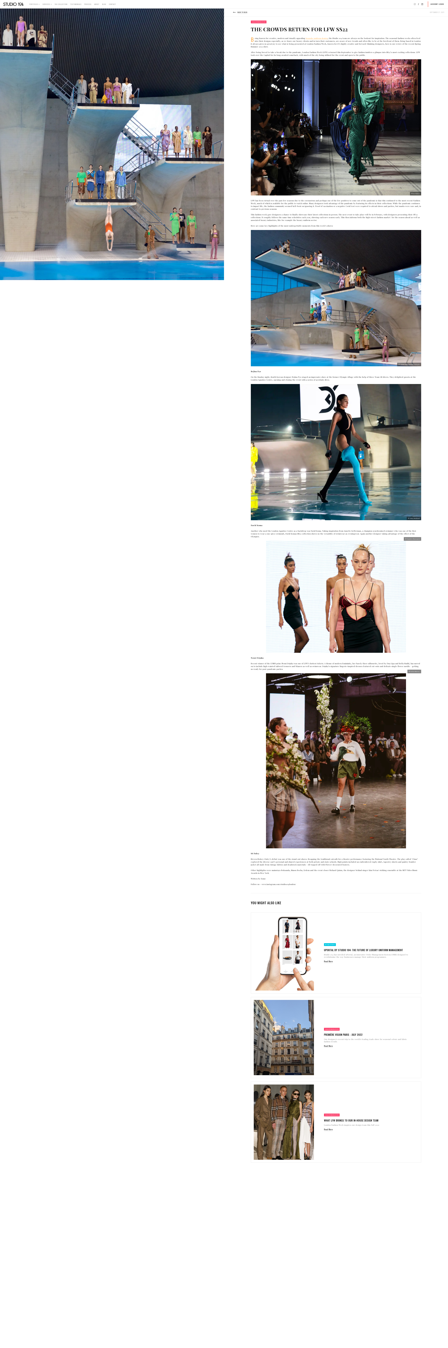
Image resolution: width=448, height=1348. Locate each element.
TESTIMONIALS (76, 4)
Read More (328, 961)
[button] (34, 4)
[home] (13, 4)
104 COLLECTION (61, 4)
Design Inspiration (259, 22)
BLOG (104, 4)
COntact (112, 4)
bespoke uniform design (317, 38)
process (87, 4)
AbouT (96, 4)
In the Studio (330, 944)
